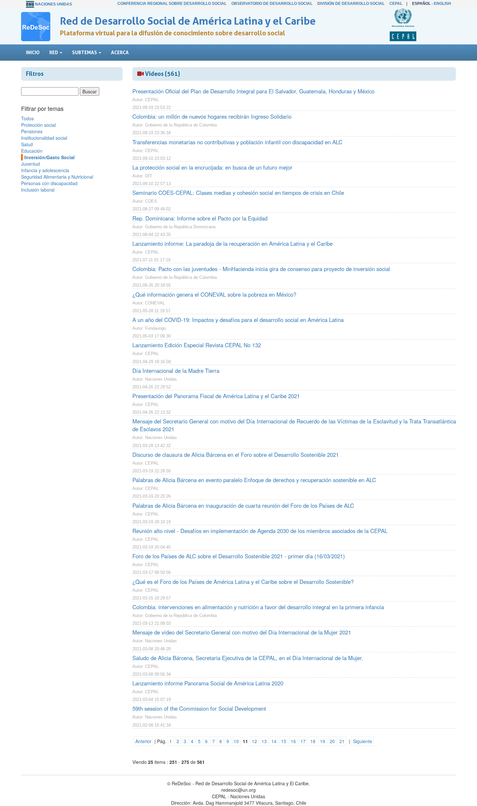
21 (342, 741)
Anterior (143, 741)
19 (322, 741)
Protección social (38, 125)
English (442, 3)
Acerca (120, 52)
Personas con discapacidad (49, 183)
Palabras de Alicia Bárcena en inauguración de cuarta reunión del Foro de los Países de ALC (243, 505)
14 (273, 741)
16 (293, 741)
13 (264, 741)
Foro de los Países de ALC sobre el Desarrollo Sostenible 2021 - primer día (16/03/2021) (238, 556)
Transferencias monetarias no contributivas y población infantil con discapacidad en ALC (237, 142)
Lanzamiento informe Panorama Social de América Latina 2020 (207, 683)
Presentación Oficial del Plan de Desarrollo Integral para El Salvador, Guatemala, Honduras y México (253, 91)
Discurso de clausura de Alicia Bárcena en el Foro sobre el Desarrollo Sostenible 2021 (235, 454)
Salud (27, 144)
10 (236, 741)
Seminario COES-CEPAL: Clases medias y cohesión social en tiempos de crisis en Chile (238, 192)
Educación (32, 151)
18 (312, 741)
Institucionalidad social (44, 138)
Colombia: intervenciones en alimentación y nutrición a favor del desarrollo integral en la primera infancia (258, 607)
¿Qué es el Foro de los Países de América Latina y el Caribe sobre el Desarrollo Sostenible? (243, 582)
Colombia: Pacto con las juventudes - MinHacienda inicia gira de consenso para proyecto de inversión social (261, 269)
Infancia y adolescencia (45, 170)
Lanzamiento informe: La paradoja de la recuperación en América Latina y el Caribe (232, 243)
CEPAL (395, 3)
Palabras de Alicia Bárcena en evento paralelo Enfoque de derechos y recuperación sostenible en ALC (254, 480)
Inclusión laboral (38, 189)
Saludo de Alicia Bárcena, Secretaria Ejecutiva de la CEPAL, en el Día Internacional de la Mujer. (247, 658)
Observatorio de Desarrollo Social (271, 3)
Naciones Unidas (53, 4)
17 (303, 741)
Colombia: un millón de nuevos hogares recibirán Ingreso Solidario (211, 116)
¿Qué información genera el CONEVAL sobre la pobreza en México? (214, 294)
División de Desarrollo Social (351, 3)
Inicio (33, 52)
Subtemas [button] (85, 52)
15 (283, 741)
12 (254, 741)
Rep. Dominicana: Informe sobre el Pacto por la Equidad (199, 218)
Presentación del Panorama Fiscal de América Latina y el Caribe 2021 (216, 396)
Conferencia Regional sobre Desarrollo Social (171, 3)
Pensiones (32, 131)
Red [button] (54, 52)
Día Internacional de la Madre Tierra (175, 370)
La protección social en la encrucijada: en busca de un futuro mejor (212, 167)
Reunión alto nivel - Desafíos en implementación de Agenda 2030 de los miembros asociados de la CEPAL (259, 531)
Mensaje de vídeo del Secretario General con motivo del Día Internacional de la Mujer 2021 (241, 632)
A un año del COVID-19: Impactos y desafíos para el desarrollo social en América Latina (238, 320)
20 (332, 741)
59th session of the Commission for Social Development (199, 708)
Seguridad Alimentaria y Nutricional (57, 176)
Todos (27, 118)
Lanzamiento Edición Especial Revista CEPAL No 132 (196, 345)
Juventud (30, 163)
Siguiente (362, 741)
